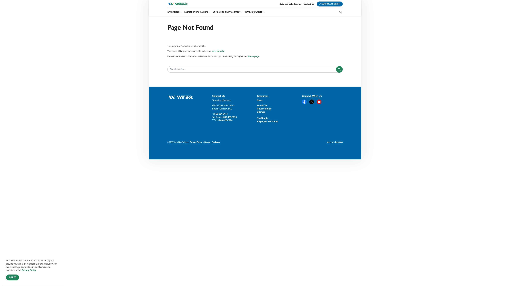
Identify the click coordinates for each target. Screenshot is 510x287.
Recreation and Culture (196, 11)
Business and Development (226, 11)
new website (218, 51)
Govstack (339, 142)
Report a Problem (330, 4)
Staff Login (262, 118)
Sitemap (261, 112)
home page (253, 56)
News (260, 100)
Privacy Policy (29, 270)
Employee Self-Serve (267, 121)
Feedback (262, 105)
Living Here (173, 11)
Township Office (253, 11)
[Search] (339, 69)
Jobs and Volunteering (290, 4)
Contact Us (308, 4)
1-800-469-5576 (229, 117)
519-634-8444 (221, 114)
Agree (12, 277)
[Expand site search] (341, 12)
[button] (180, 97)
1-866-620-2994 (224, 120)
